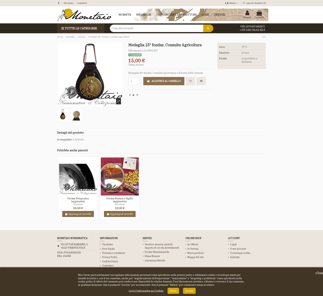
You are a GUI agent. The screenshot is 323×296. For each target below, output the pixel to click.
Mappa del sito (195, 257)
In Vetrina (193, 248)
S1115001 (78, 204)
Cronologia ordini (240, 252)
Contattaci (82, 3)
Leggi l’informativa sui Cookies (146, 290)
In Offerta (192, 244)
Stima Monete (152, 256)
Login (233, 244)
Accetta (189, 290)
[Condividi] (130, 95)
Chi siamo (69, 3)
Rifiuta (173, 290)
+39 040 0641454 (252, 30)
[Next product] (265, 36)
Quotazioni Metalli (155, 260)
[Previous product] (263, 36)
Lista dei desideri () (255, 3)
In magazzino (64, 139)
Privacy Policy (109, 257)
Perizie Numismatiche (157, 251)
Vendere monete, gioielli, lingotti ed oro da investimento (162, 246)
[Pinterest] (137, 95)
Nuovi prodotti (195, 252)
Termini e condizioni (113, 252)
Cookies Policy (110, 261)
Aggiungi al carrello (166, 81)
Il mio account (238, 248)
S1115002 (119, 204)
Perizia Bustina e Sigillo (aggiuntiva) (119, 200)
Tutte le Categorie (81, 28)
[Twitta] (133, 95)
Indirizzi (235, 257)
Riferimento (135, 50)
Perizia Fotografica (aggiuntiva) (78, 200)
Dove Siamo (108, 248)
